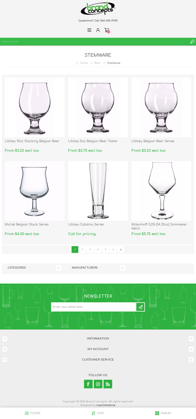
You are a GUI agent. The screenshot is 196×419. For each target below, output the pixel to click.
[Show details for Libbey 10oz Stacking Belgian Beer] (35, 107)
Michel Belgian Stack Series (27, 224)
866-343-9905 (109, 20)
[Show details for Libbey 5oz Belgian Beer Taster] (98, 107)
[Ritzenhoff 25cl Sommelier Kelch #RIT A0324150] (161, 191)
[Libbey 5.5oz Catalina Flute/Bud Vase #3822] (98, 191)
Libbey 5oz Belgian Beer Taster (93, 141)
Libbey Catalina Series (86, 224)
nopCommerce (105, 405)
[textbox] (94, 41)
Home (84, 63)
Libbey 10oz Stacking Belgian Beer (32, 141)
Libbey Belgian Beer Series (152, 141)
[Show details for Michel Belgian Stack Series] (35, 191)
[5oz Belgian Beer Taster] (161, 107)
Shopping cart (106, 30)
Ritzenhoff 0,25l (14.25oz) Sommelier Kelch (159, 226)
